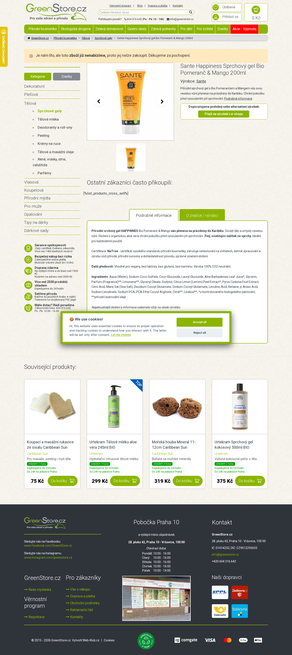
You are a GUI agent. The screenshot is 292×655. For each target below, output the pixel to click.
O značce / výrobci (202, 215)
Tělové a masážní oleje (56, 152)
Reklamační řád (81, 610)
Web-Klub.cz (91, 640)
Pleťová (31, 94)
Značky (222, 29)
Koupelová (33, 190)
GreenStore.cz (40, 38)
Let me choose (121, 334)
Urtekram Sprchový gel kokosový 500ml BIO (234, 445)
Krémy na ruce (49, 143)
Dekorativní (34, 86)
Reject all (199, 332)
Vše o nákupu (79, 589)
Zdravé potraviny (163, 29)
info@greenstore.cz (182, 19)
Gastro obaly (137, 29)
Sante (201, 81)
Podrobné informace (238, 98)
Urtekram (96, 454)
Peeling (43, 135)
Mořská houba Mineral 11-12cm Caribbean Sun (174, 445)
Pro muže (33, 206)
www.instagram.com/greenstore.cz (48, 557)
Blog (140, 5)
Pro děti (186, 29)
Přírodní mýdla (37, 198)
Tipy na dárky (36, 222)
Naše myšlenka (39, 590)
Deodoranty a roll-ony (55, 127)
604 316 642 (134, 19)
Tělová (86, 38)
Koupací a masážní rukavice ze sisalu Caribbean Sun (50, 445)
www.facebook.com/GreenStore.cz (48, 545)
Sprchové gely (103, 38)
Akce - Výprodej (244, 29)
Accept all (199, 322)
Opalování (33, 214)
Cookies (109, 640)
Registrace (36, 617)
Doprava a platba (157, 5)
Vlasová (31, 182)
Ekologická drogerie (76, 29)
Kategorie (38, 76)
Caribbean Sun (37, 454)
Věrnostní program (120, 5)
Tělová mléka (48, 119)
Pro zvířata (205, 29)
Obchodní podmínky (84, 603)
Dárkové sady (36, 230)
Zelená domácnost (109, 29)
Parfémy (44, 173)
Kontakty (178, 5)
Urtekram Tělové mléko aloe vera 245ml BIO (113, 445)
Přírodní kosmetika (42, 29)
